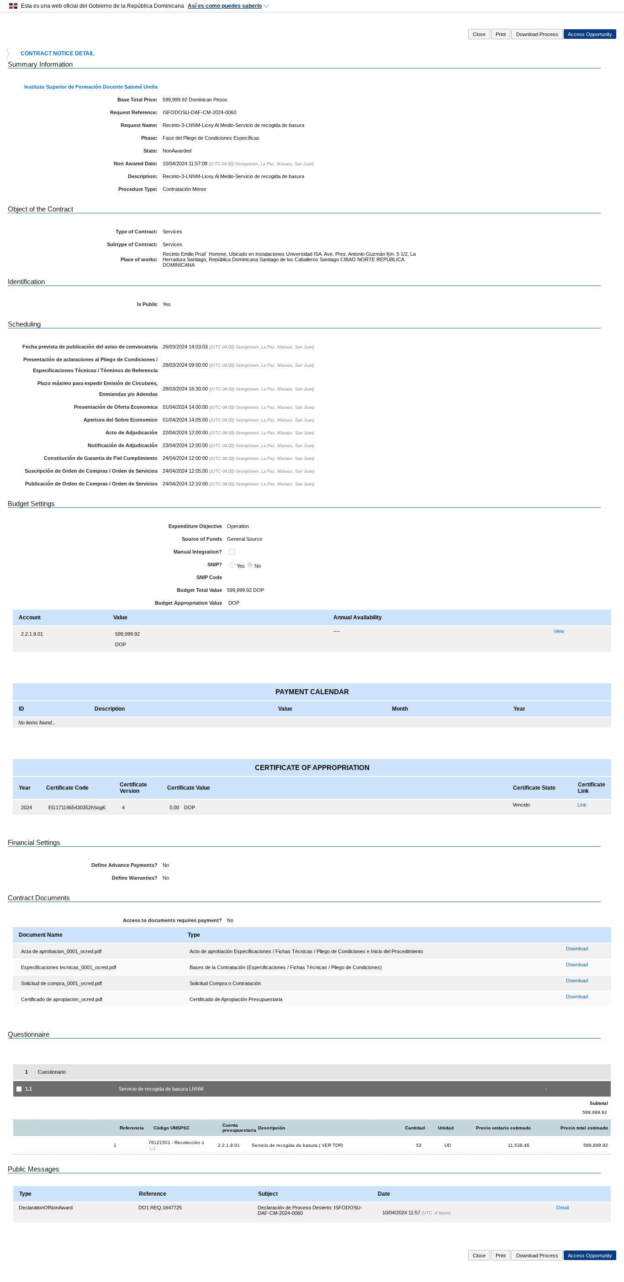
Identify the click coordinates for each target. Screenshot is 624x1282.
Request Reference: (134, 112)
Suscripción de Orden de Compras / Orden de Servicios (91, 471)
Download (577, 948)
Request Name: (139, 125)
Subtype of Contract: (132, 244)
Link (582, 804)
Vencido (521, 804)
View (559, 631)
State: (150, 150)
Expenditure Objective (195, 526)
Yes (241, 566)
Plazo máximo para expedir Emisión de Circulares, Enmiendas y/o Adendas (97, 388)
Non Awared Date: (136, 163)
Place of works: (139, 259)
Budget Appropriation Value (188, 603)
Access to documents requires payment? (172, 920)
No (257, 566)
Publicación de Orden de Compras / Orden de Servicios (91, 483)
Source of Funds (202, 539)
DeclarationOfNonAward (46, 1207)
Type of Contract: (137, 231)
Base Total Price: (137, 99)
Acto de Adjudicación (132, 432)
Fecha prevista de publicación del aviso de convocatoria (90, 346)
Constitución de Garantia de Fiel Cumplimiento (101, 458)
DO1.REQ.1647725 (160, 1207)
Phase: (149, 138)
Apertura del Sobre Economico (121, 419)
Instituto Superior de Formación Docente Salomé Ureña (91, 87)
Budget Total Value (199, 590)
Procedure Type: (138, 189)
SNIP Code (209, 577)
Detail (562, 1207)
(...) (152, 1148)
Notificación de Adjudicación (123, 445)
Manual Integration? (198, 551)
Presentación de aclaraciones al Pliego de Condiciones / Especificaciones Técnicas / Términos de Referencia (90, 365)
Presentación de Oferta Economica (116, 407)
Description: (143, 176)
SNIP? (214, 564)
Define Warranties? (135, 878)
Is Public (147, 304)
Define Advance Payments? (124, 865)
